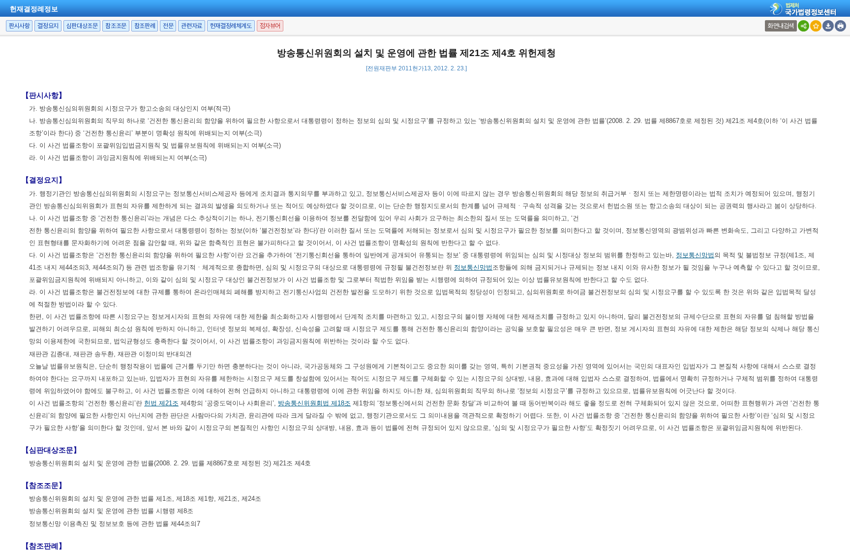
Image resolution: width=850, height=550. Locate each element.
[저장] (828, 25)
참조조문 (115, 26)
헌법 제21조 (161, 403)
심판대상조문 (82, 26)
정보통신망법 (695, 255)
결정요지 (47, 26)
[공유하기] (803, 25)
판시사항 (19, 26)
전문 (168, 26)
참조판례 (144, 26)
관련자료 (191, 26)
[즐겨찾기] (815, 25)
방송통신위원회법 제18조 (314, 403)
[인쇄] (840, 25)
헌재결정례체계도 (231, 26)
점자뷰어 (270, 26)
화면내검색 (781, 26)
